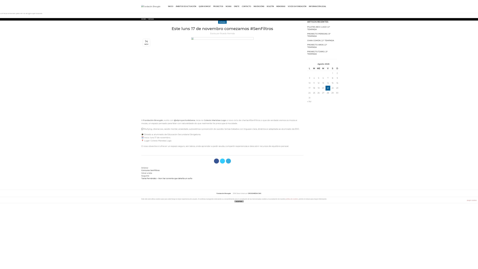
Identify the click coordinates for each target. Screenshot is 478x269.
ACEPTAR (239, 201)
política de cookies (292, 199)
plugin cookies (472, 200)
